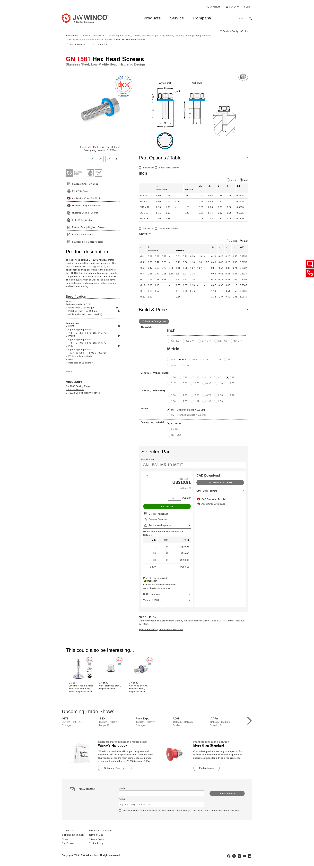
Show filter (148, 167)
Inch (246, 180)
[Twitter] (239, 855)
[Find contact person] (310, 264)
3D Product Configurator (153, 321)
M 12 (230, 359)
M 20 (186, 365)
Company (202, 18)
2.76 (220, 401)
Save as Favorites (157, 519)
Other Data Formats (206, 490)
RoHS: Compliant (152, 594)
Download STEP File (222, 482)
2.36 (208, 401)
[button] (214, 7)
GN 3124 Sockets (75, 389)
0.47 (173, 383)
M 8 (206, 359)
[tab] (92, 158)
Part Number (148, 459)
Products (152, 18)
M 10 (218, 359)
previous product (77, 44)
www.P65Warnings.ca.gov (156, 588)
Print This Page (80, 191)
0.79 (197, 383)
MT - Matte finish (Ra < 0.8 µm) (188, 409)
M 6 (195, 359)
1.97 (197, 401)
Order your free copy (115, 768)
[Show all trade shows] (249, 720)
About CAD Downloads (213, 504)
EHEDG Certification (82, 220)
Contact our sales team (171, 629)
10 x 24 (175, 341)
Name (122, 788)
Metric (234, 180)
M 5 (184, 359)
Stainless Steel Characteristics (87, 241)
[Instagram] (234, 855)
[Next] (116, 159)
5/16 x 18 (206, 341)
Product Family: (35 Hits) (235, 31)
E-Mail (122, 799)
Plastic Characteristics (83, 234)
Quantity (186, 497)
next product (98, 44)
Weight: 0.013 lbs (152, 600)
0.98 (208, 383)
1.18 (220, 383)
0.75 (185, 377)
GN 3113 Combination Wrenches (83, 392)
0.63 (185, 383)
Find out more (206, 768)
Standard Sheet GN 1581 (85, 183)
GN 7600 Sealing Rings (78, 386)
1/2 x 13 (238, 341)
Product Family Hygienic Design (88, 227)
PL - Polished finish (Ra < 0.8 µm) (188, 414)
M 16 (173, 365)
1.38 (173, 401)
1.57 (232, 383)
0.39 (232, 377)
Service (177, 18)
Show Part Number (169, 167)
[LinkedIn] (250, 855)
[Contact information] (310, 273)
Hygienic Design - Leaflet (85, 212)
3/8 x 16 (222, 341)
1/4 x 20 (190, 341)
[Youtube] (244, 855)
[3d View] (243, 77)
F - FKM (175, 429)
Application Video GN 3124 (86, 198)
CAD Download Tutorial (213, 499)
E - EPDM (176, 423)
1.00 (197, 377)
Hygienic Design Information (86, 205)
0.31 (220, 377)
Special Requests (148, 629)
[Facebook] (229, 855)
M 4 (173, 359)
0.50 (173, 377)
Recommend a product (160, 525)
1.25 (208, 377)
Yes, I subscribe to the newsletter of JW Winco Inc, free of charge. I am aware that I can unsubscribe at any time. (181, 810)
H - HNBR (176, 435)
